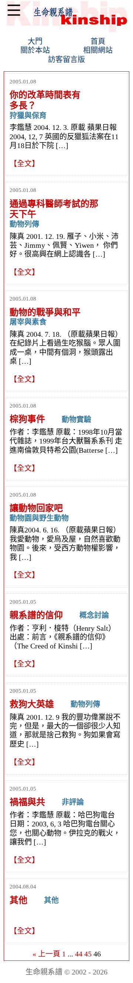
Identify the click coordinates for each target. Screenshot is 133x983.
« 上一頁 (46, 954)
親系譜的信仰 (36, 615)
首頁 (98, 41)
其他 (18, 900)
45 (88, 954)
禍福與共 (27, 802)
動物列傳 (24, 224)
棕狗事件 (27, 419)
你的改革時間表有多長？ (45, 100)
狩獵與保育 (28, 116)
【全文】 (24, 164)
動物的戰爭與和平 (45, 312)
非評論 (73, 802)
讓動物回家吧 (36, 508)
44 (78, 954)
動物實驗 (76, 419)
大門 (35, 41)
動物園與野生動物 (39, 518)
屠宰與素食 (28, 322)
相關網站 (98, 50)
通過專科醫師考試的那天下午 (54, 209)
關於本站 (35, 50)
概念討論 (94, 615)
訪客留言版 (66, 59)
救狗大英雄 (32, 704)
